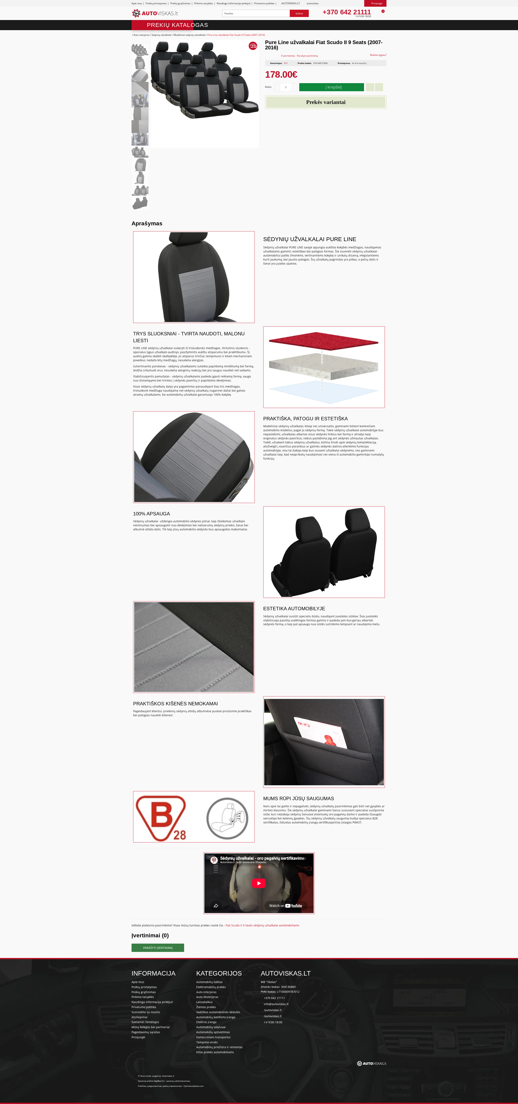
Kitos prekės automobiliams (215, 1052)
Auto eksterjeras (207, 997)
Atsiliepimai (140, 1017)
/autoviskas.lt (273, 1010)
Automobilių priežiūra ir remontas (219, 1047)
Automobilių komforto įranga (215, 1017)
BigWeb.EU (159, 1081)
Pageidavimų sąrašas (146, 1032)
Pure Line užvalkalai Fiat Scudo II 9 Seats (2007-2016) (236, 35)
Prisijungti (138, 1037)
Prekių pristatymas (156, 3)
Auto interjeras (142, 35)
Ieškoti (299, 13)
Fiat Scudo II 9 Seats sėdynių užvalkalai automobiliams (262, 925)
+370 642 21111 (347, 12)
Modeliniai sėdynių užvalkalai (189, 35)
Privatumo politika (264, 3)
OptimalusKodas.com (193, 1086)
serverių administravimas (178, 1081)
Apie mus (137, 3)
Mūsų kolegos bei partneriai (151, 1027)
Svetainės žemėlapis (145, 1022)
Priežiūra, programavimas (150, 1086)
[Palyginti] (379, 87)
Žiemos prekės (206, 1007)
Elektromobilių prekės (211, 987)
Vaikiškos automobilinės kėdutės (218, 1012)
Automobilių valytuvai (211, 1027)
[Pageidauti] (370, 87)
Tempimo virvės (207, 1042)
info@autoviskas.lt (276, 1004)
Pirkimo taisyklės (203, 3)
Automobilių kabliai (209, 982)
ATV (286, 63)
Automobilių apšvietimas (213, 1032)
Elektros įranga (206, 1022)
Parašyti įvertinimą (307, 55)
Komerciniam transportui (213, 1037)
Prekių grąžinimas (180, 3)
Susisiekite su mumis (146, 1012)
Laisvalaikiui (204, 1002)
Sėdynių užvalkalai (162, 35)
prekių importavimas (172, 1086)
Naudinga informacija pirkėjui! (234, 3)
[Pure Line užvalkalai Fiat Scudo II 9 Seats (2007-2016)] (140, 50)
